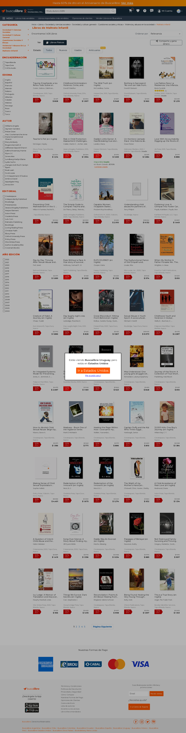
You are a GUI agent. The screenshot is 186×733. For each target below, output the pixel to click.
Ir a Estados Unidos (93, 371)
